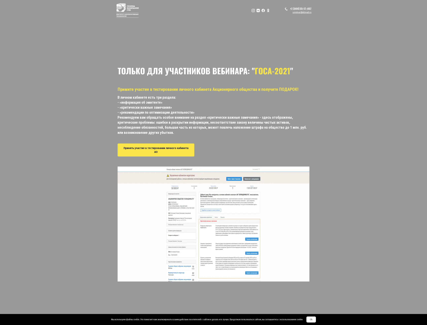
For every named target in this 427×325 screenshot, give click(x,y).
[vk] (258, 10)
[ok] (268, 10)
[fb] (263, 10)
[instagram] (253, 10)
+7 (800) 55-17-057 (300, 8)
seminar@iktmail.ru (302, 12)
